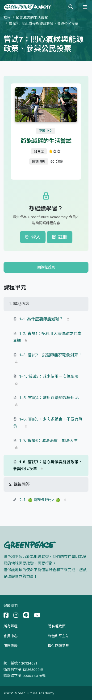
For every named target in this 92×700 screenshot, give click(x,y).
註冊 (61, 237)
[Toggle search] (71, 7)
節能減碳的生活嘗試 (32, 18)
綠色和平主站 (58, 636)
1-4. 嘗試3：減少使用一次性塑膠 (49, 376)
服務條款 (11, 646)
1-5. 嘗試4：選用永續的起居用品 (49, 397)
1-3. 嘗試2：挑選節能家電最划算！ (50, 355)
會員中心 (11, 636)
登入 (35, 237)
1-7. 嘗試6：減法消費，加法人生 (48, 440)
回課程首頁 (46, 267)
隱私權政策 (57, 626)
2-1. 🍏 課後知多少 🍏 (39, 499)
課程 (7, 18)
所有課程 (11, 626)
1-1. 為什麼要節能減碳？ (41, 319)
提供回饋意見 (58, 646)
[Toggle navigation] (85, 7)
